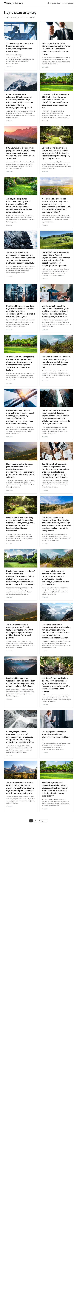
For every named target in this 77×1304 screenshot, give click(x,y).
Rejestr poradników (53, 3)
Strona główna (68, 3)
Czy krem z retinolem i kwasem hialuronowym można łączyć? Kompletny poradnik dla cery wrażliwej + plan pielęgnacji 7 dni (56, 362)
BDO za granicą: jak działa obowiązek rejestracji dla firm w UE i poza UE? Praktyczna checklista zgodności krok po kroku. (56, 48)
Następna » (42, 821)
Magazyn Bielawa (13, 3)
